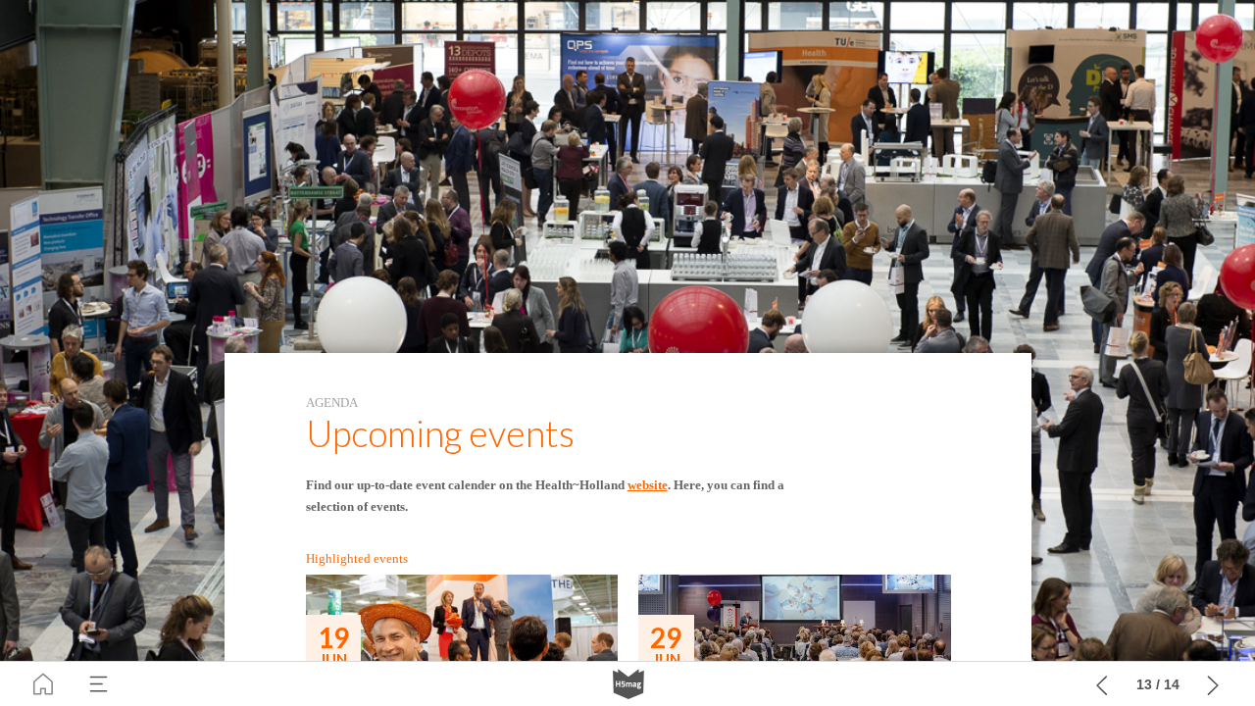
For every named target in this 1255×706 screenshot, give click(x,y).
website (648, 485)
